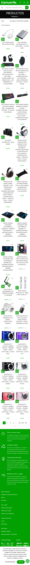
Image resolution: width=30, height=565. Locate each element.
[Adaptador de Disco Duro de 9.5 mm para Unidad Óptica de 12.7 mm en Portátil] (22, 248)
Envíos (3, 497)
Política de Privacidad (6, 508)
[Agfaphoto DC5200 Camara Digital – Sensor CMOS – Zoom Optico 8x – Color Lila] (22, 336)
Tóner (2, 521)
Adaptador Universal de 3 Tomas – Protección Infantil (8, 319)
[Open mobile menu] (2, 7)
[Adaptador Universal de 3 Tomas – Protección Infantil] (8, 307)
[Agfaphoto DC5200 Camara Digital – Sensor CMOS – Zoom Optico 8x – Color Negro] (8, 366)
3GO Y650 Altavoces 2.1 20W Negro (8, 142)
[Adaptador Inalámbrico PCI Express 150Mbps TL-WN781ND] (8, 282)
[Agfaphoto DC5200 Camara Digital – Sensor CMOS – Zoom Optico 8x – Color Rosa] (22, 396)
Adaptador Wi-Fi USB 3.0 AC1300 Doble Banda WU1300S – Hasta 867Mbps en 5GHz (22, 319)
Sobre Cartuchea (5, 491)
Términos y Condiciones (7, 513)
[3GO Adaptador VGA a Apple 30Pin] (8, 34)
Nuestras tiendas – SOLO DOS (9, 534)
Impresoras (4, 524)
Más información (10, 561)
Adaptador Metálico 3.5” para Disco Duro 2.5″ (22, 292)
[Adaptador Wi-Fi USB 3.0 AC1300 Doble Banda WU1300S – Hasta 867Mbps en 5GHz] (22, 307)
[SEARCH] (27, 7)
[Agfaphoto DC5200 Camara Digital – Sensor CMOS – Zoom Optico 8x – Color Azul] (8, 336)
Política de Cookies (6, 510)
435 (20, 423)
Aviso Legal (4, 505)
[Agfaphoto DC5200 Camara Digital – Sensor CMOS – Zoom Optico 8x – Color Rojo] (8, 396)
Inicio (2, 21)
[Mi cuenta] (24, 2)
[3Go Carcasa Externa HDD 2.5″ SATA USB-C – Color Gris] (22, 34)
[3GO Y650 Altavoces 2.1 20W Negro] (8, 132)
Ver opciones (6, 25)
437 (26, 423)
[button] (3, 39)
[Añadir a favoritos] (12, 29)
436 (23, 423)
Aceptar (20, 562)
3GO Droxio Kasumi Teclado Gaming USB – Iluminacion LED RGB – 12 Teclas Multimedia (7, 108)
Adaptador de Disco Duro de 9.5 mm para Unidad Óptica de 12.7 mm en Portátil (22, 260)
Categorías (14, 16)
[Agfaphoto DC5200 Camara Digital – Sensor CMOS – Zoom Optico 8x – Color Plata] (22, 366)
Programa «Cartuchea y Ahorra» (9, 494)
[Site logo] (8, 2)
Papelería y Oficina (6, 531)
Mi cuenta (3, 500)
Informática (4, 528)
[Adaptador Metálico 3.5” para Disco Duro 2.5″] (22, 282)
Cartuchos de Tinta (6, 518)
